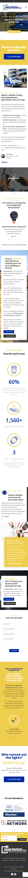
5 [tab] (9, 239)
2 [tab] (6, 239)
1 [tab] (5, 239)
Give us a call (9, 331)
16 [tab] (21, 239)
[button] (14, 56)
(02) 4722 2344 (14, 564)
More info (7, 236)
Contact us (15, 650)
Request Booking (10, 336)
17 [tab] (22, 239)
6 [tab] (10, 239)
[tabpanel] (14, 179)
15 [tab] (20, 239)
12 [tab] (17, 239)
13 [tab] (18, 239)
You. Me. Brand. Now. (17, 871)
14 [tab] (19, 239)
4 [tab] (8, 239)
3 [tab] (7, 239)
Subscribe (22, 839)
